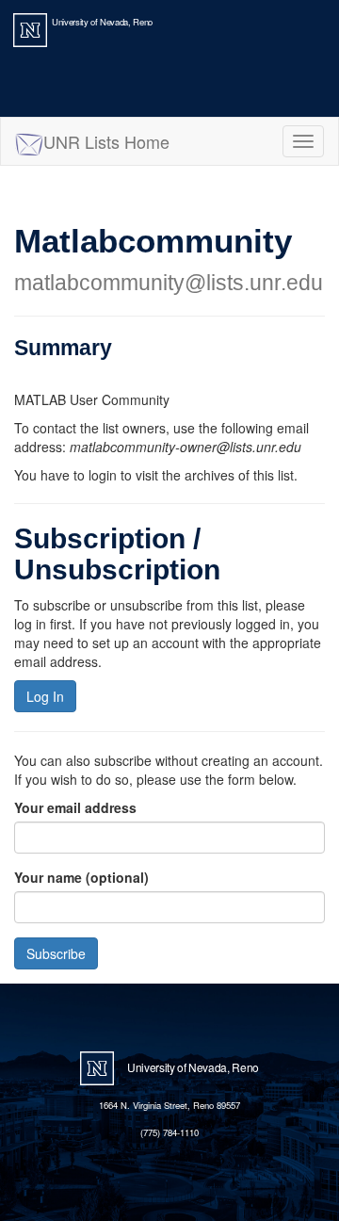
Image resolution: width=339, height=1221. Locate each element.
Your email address (75, 807)
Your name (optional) (81, 877)
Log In (45, 696)
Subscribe (56, 953)
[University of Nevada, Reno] (30, 28)
